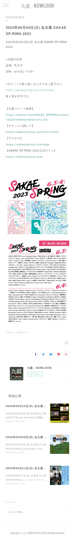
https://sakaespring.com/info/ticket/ (30, 90)
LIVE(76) (10, 332)
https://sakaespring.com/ (24, 156)
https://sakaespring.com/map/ (28, 144)
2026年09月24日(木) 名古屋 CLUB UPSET (34, 406)
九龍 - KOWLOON (37, 5)
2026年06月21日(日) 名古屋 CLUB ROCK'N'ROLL (40, 468)
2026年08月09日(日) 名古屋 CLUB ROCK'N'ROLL (40, 437)
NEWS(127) (23, 332)
